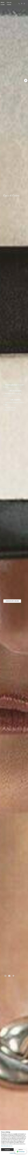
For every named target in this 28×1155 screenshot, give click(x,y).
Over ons (9, 2)
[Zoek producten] (26, 80)
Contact (9, 4)
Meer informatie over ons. (7, 1146)
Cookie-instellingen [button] (14, 1153)
